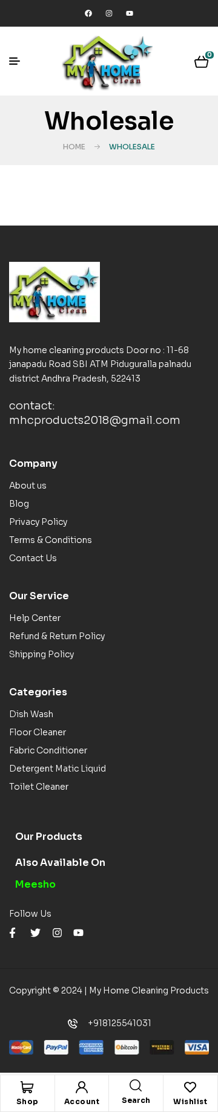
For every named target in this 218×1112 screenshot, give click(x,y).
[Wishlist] (190, 1087)
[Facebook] (88, 13)
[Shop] (27, 1087)
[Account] (82, 1087)
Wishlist (190, 1101)
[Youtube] (129, 13)
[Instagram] (109, 13)
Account (82, 1101)
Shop (27, 1101)
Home (74, 146)
